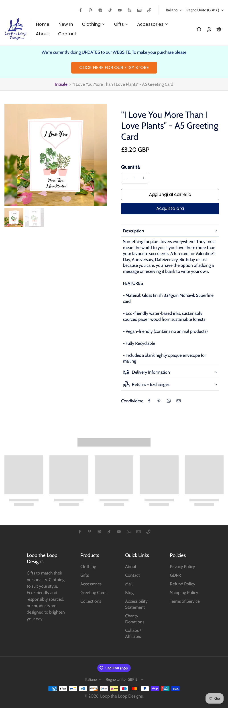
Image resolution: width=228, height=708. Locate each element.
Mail (129, 583)
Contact (132, 575)
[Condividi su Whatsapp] (169, 401)
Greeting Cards (93, 592)
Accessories (91, 583)
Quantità (130, 167)
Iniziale (61, 84)
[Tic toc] (110, 10)
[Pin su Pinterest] (159, 401)
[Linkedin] (129, 10)
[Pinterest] (90, 10)
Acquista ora (170, 208)
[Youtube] (120, 10)
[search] (199, 29)
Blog (129, 592)
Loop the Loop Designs (121, 696)
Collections (90, 601)
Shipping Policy (184, 592)
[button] (170, 194)
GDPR (175, 575)
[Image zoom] (55, 155)
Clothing (88, 566)
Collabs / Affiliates (133, 633)
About (130, 566)
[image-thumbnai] (13, 217)
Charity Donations (134, 618)
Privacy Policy (182, 566)
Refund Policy (182, 583)
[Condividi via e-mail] (178, 401)
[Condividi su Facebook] (149, 401)
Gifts (84, 575)
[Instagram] (100, 10)
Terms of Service (185, 601)
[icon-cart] (219, 29)
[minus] (125, 178)
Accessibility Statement (136, 604)
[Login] (209, 29)
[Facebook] (81, 10)
